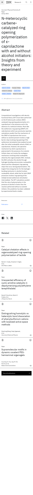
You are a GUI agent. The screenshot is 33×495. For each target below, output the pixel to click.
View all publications (9, 373)
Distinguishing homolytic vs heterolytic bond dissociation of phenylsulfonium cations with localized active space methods (15, 319)
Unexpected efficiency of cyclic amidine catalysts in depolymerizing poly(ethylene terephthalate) (16, 284)
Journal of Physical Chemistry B (10, 10)
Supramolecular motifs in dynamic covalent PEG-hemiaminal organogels (13, 352)
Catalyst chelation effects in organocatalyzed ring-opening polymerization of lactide (16, 252)
